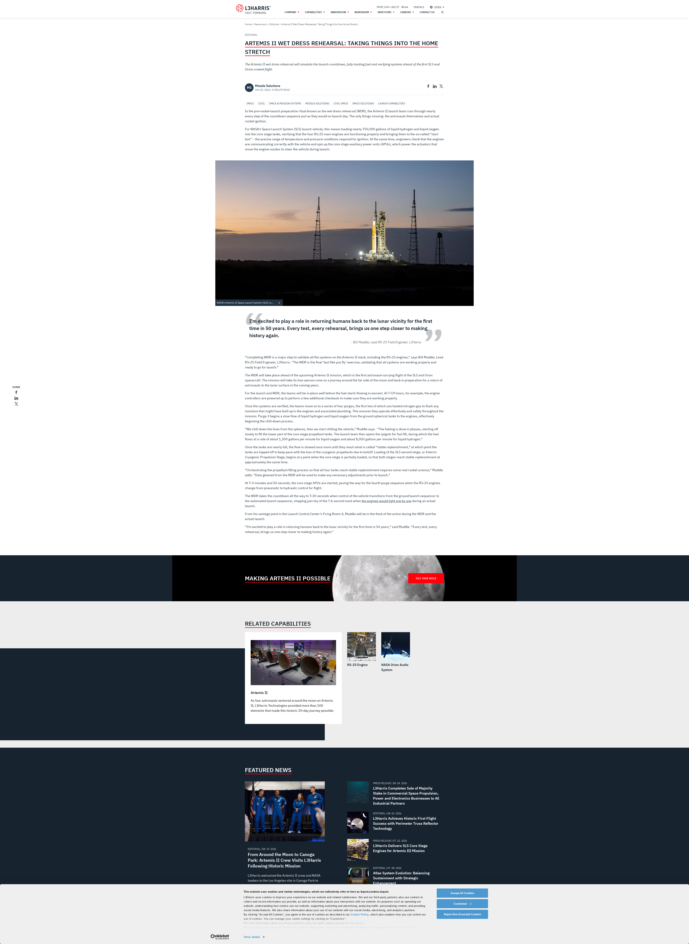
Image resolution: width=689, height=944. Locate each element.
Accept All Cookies (462, 893)
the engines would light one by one (386, 501)
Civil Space (341, 103)
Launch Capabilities (391, 103)
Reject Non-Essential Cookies (462, 914)
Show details (252, 936)
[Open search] (442, 12)
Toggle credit (279, 303)
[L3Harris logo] (253, 9)
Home (248, 24)
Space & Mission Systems (285, 103)
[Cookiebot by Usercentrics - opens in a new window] (220, 937)
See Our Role (426, 578)
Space (250, 103)
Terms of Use (405, 927)
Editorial (274, 24)
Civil (261, 103)
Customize (460, 903)
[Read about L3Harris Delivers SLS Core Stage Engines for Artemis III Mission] (394, 849)
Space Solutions (363, 103)
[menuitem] (419, 7)
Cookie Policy (359, 914)
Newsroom (260, 24)
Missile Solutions (317, 103)
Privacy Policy (354, 923)
